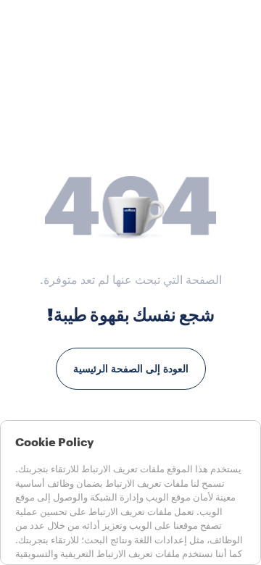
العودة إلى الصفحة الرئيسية (130, 369)
